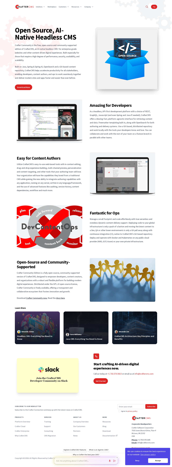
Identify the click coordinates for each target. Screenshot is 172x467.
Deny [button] (137, 461)
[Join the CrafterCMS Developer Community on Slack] (48, 375)
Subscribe (151, 406)
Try (154, 7)
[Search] (146, 6)
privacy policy (132, 411)
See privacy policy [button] (148, 455)
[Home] (24, 7)
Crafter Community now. (36, 298)
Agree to (129, 411)
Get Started (101, 381)
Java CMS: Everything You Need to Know (84, 339)
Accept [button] (158, 461)
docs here (60, 298)
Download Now (23, 87)
